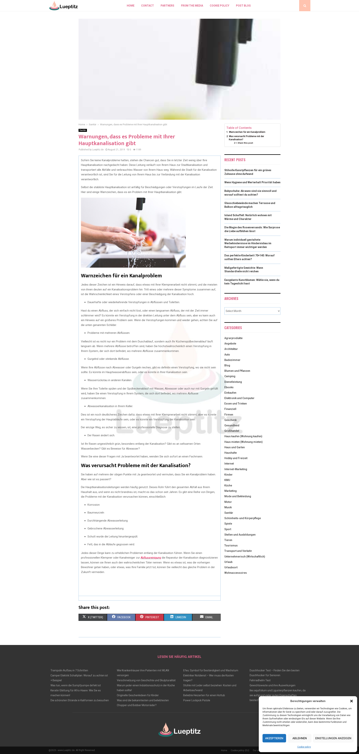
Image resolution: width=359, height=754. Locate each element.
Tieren (228, 540)
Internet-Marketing (235, 469)
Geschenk (230, 420)
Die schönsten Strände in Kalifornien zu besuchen (79, 700)
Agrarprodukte (233, 338)
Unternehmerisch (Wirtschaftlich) (244, 556)
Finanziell (230, 408)
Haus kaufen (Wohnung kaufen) (243, 436)
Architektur (231, 348)
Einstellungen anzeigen (333, 738)
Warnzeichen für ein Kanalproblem (247, 132)
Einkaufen (230, 392)
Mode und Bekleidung (237, 496)
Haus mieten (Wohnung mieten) (243, 441)
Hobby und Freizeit (235, 458)
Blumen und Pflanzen (237, 370)
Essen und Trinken (235, 403)
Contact (147, 5)
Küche (228, 485)
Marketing (230, 490)
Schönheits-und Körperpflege (242, 518)
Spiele (228, 523)
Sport (227, 529)
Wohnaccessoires (235, 572)
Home (130, 5)
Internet (229, 463)
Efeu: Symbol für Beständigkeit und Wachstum (210, 670)
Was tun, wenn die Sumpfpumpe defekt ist (75, 685)
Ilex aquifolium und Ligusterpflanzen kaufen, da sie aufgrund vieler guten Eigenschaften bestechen (278, 695)
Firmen (228, 414)
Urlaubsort (230, 567)
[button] (351, 701)
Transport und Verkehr (238, 550)
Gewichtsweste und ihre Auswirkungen (272, 685)
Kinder (228, 474)
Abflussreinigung (151, 557)
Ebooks (229, 387)
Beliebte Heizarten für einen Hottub (204, 695)
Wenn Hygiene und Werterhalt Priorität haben (252, 182)
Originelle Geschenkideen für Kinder (138, 695)
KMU (227, 480)
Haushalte (230, 452)
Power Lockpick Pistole (196, 700)
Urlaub (228, 561)
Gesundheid (231, 425)
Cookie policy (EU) (240, 750)
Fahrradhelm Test (260, 680)
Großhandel (231, 430)
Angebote (230, 343)
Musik (228, 507)
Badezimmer (232, 359)
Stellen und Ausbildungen (240, 534)
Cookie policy (304, 747)
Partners (167, 5)
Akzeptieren (274, 738)
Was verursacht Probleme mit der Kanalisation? (246, 138)
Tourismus (231, 545)
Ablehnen (299, 738)
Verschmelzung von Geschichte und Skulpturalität (146, 680)
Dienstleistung (233, 381)
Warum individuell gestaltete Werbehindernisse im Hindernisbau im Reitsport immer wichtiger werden (247, 243)
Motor (228, 501)
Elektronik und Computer (239, 398)
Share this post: (245, 143)
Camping (229, 376)
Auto (227, 354)
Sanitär (82, 130)
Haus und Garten (234, 447)
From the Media (192, 5)
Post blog (243, 5)
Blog (227, 365)
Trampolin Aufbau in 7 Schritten (69, 670)
